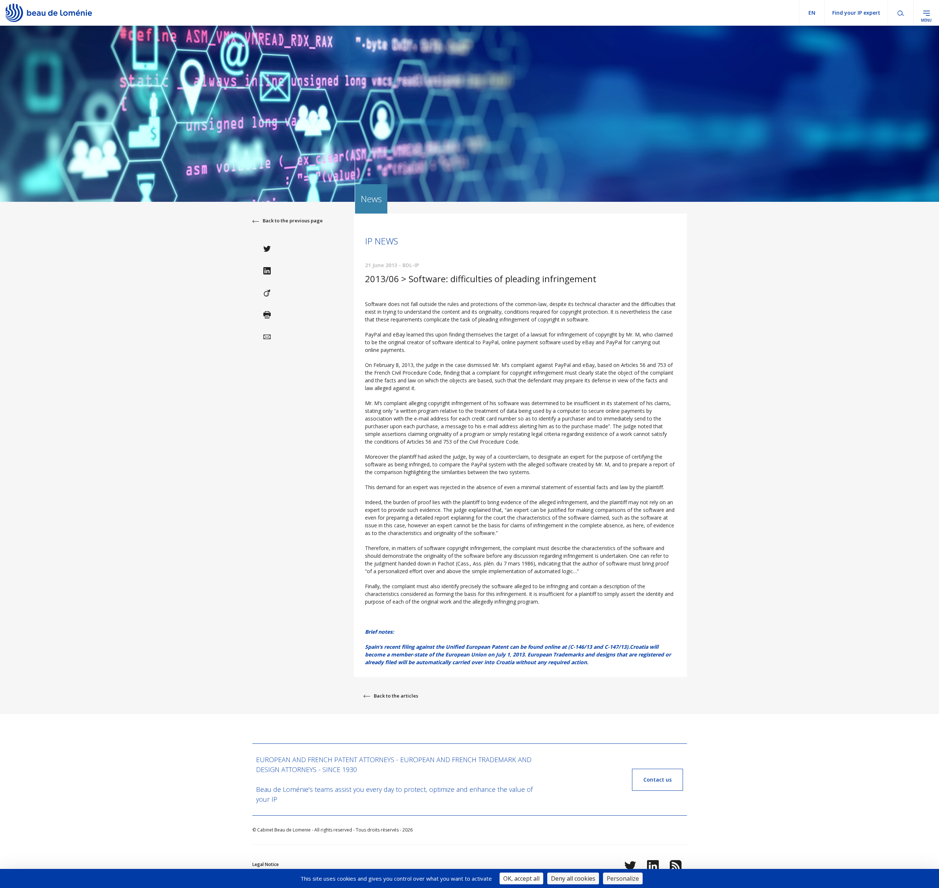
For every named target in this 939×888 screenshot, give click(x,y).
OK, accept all (521, 878)
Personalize (623, 878)
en (811, 12)
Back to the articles (396, 695)
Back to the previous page (293, 220)
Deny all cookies (573, 878)
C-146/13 (581, 646)
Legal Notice (265, 864)
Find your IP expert (856, 12)
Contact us (657, 779)
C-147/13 (615, 646)
